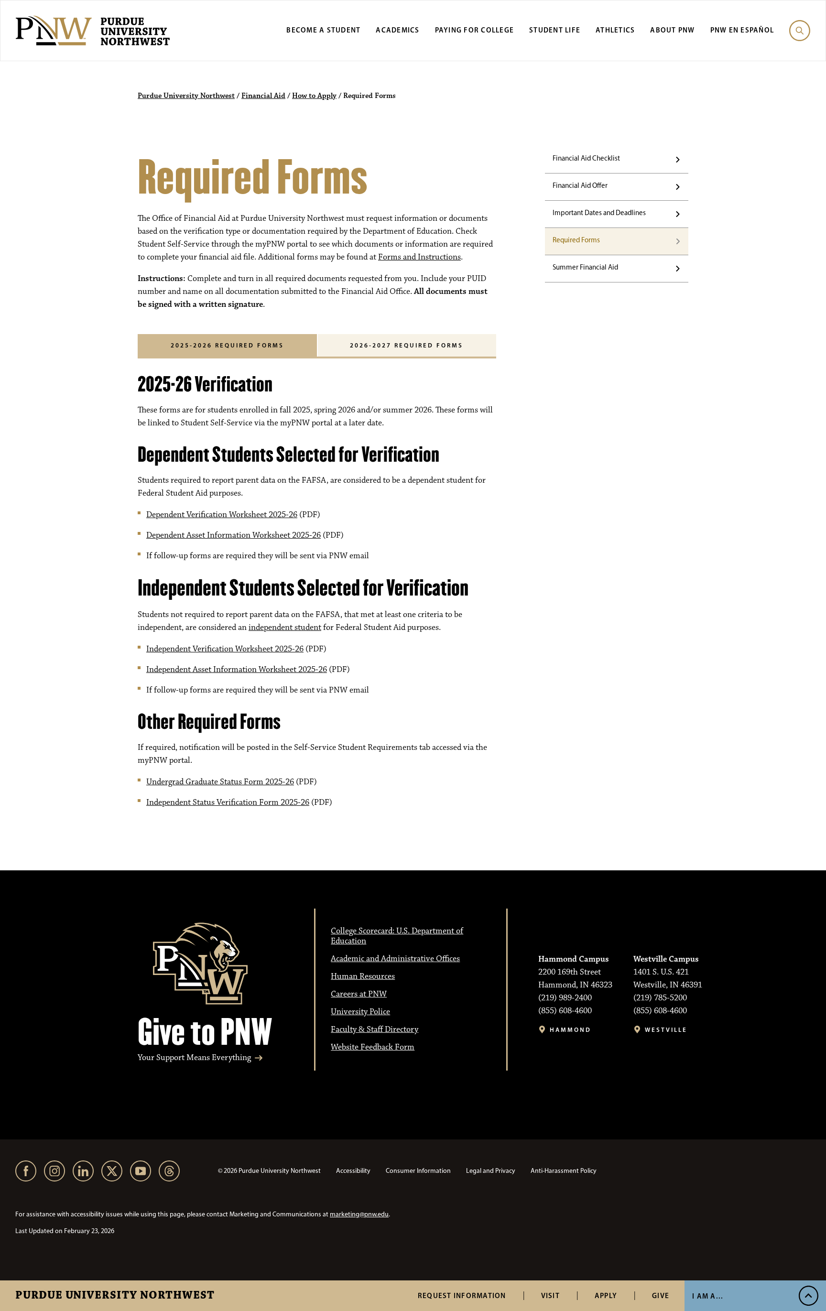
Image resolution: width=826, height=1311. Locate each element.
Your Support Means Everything (194, 1058)
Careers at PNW (359, 994)
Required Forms (576, 240)
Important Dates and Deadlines (599, 212)
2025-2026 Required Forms (227, 345)
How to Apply (314, 96)
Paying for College (474, 29)
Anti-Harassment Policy (564, 1171)
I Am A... (707, 1295)
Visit (550, 1295)
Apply (606, 1295)
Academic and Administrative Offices (395, 958)
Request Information (462, 1295)
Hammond (570, 1029)
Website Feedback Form (372, 1047)
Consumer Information (418, 1171)
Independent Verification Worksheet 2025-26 (225, 649)
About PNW (672, 29)
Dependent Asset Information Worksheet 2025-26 (233, 535)
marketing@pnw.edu (359, 1214)
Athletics (615, 29)
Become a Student (323, 29)
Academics (397, 29)
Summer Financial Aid (585, 267)
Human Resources (363, 976)
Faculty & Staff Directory (374, 1029)
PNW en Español (742, 29)
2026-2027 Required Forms (406, 345)
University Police (360, 1012)
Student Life (554, 29)
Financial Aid (263, 96)
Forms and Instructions (419, 257)
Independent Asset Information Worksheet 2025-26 (236, 669)
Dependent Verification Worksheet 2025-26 (221, 514)
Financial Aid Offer (580, 185)
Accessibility (353, 1171)
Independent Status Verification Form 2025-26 (227, 802)
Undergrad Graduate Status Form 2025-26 (220, 782)
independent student (285, 627)
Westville (666, 1029)
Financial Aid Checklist (586, 158)
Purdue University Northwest (115, 1295)
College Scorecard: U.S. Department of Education (397, 936)
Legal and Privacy (490, 1171)
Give (660, 1295)
